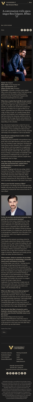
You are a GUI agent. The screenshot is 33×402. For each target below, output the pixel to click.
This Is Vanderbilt (5, 357)
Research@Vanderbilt (6, 359)
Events (18, 355)
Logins (18, 357)
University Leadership (6, 352)
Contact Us (20, 367)
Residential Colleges (6, 355)
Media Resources (20, 361)
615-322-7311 (13, 367)
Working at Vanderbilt (21, 352)
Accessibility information (8, 393)
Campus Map (19, 359)
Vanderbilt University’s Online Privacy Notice (16, 369)
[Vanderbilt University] (16, 347)
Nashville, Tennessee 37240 (16, 365)
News (4, 332)
